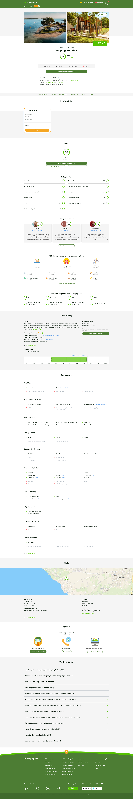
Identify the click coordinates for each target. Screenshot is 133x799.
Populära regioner (51, 771)
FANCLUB (48, 762)
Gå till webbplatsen (94, 651)
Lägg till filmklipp (56, 166)
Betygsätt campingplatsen (65, 163)
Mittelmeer (59, 82)
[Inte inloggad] (107, 3)
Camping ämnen (50, 774)
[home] (31, 758)
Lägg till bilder (77, 166)
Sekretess (59, 794)
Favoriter (100, 2)
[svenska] (81, 2)
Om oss (97, 762)
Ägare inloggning (67, 774)
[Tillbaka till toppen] (66, 752)
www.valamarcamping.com (55, 84)
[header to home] (30, 2)
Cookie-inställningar (69, 794)
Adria (53, 82)
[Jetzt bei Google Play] (97, 788)
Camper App (49, 765)
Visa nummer (66, 651)
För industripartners (68, 768)
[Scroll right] (110, 232)
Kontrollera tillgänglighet (65, 71)
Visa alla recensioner (66, 246)
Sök (25, 6)
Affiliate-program (67, 771)
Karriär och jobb (100, 765)
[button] (37, 115)
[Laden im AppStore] (87, 788)
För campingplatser (68, 762)
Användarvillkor (41, 794)
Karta (30, 6)
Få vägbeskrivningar (88, 613)
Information (51, 794)
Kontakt (81, 765)
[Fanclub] (37, 6)
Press (96, 768)
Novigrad (48, 82)
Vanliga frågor (83, 762)
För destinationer (67, 765)
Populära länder (50, 768)
